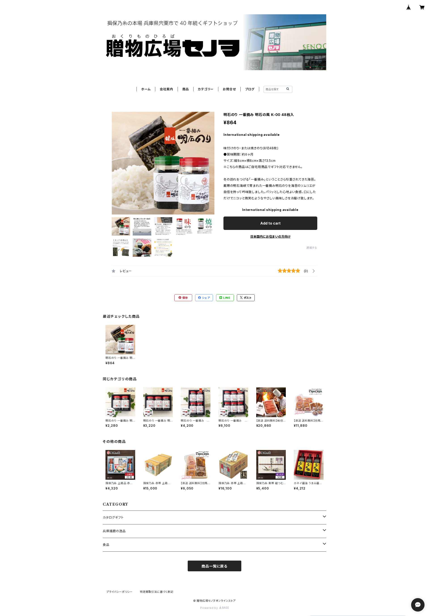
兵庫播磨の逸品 (114, 531)
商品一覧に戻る (214, 566)
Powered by (209, 608)
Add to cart (270, 223)
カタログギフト (113, 517)
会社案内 (166, 89)
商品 (185, 89)
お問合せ (229, 89)
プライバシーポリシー (119, 591)
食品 (106, 545)
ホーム (146, 89)
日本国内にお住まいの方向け (270, 236)
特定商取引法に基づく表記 (156, 591)
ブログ (249, 89)
